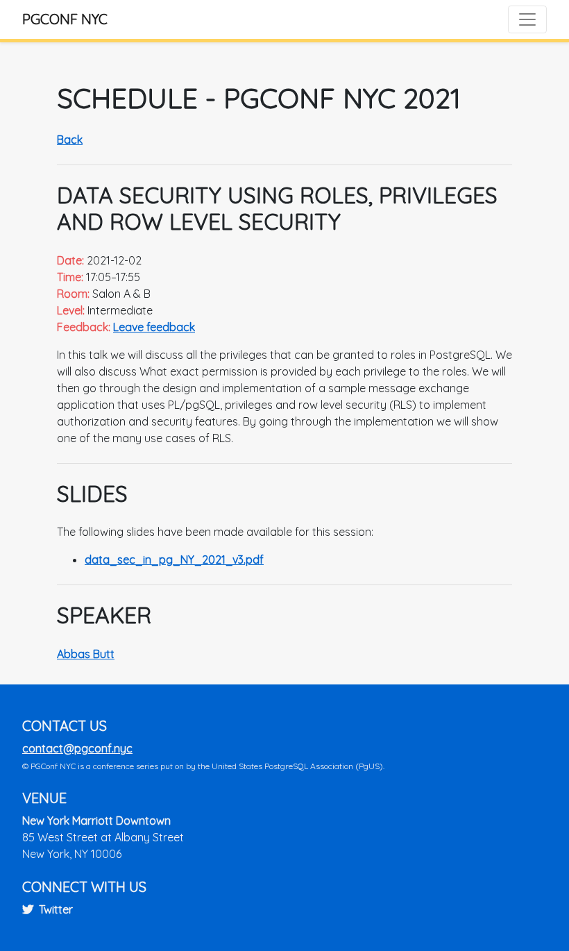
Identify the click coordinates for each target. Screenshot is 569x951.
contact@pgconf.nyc (77, 748)
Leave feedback (154, 327)
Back (70, 139)
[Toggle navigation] (527, 19)
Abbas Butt (85, 654)
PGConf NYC (65, 19)
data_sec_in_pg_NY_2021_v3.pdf (174, 559)
